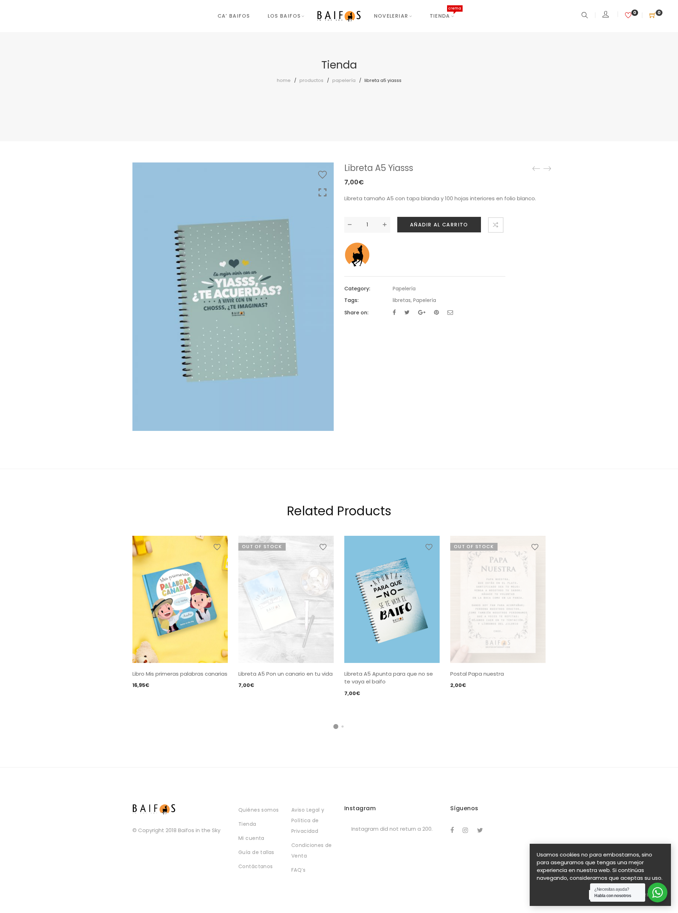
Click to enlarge (323, 192)
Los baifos (284, 15)
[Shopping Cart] (652, 15)
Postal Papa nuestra (477, 673)
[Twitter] (407, 312)
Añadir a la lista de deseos (322, 175)
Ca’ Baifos (234, 15)
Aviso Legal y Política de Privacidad (307, 820)
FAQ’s (298, 869)
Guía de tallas (256, 852)
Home (284, 80)
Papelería (344, 80)
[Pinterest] (436, 312)
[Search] (586, 15)
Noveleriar (391, 15)
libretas (402, 300)
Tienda (442, 15)
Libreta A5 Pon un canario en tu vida (285, 673)
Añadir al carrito (439, 224)
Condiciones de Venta (311, 850)
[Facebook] (394, 312)
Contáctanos (255, 866)
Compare (496, 225)
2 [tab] (342, 726)
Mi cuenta (251, 838)
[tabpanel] (180, 613)
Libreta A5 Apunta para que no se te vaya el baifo (388, 678)
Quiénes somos (258, 809)
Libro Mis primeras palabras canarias (179, 673)
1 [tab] (335, 726)
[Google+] (422, 312)
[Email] (450, 312)
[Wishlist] (629, 15)
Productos (311, 80)
